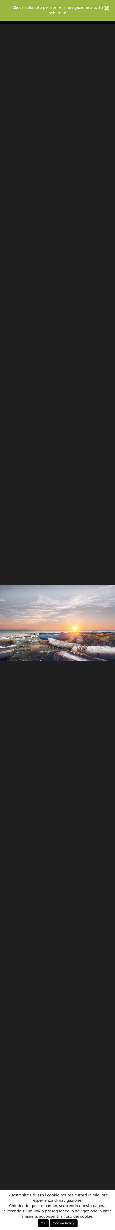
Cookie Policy (64, 1223)
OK (43, 1223)
